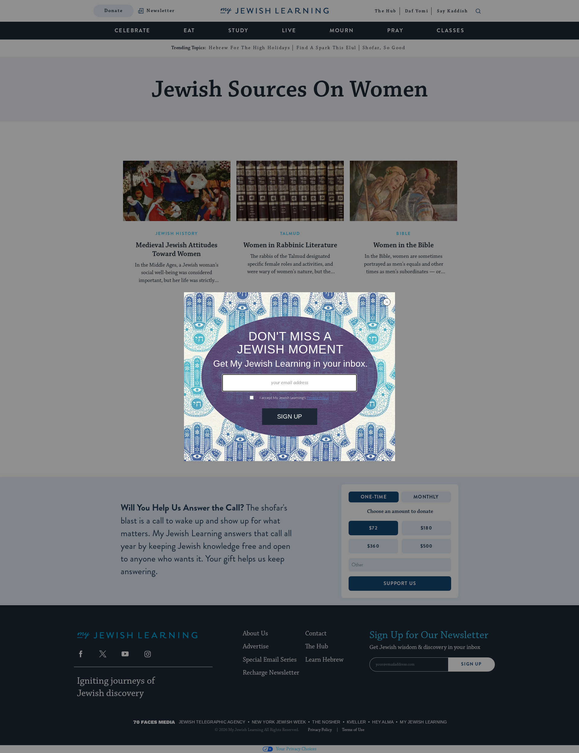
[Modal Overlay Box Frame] (289, 376)
